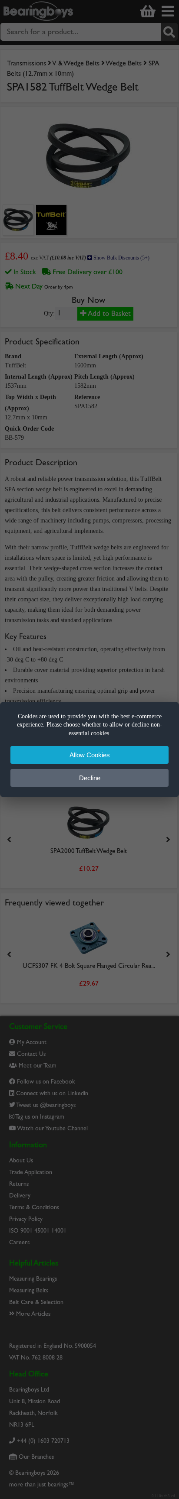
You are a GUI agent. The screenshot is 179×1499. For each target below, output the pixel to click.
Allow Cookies (90, 755)
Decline (89, 778)
